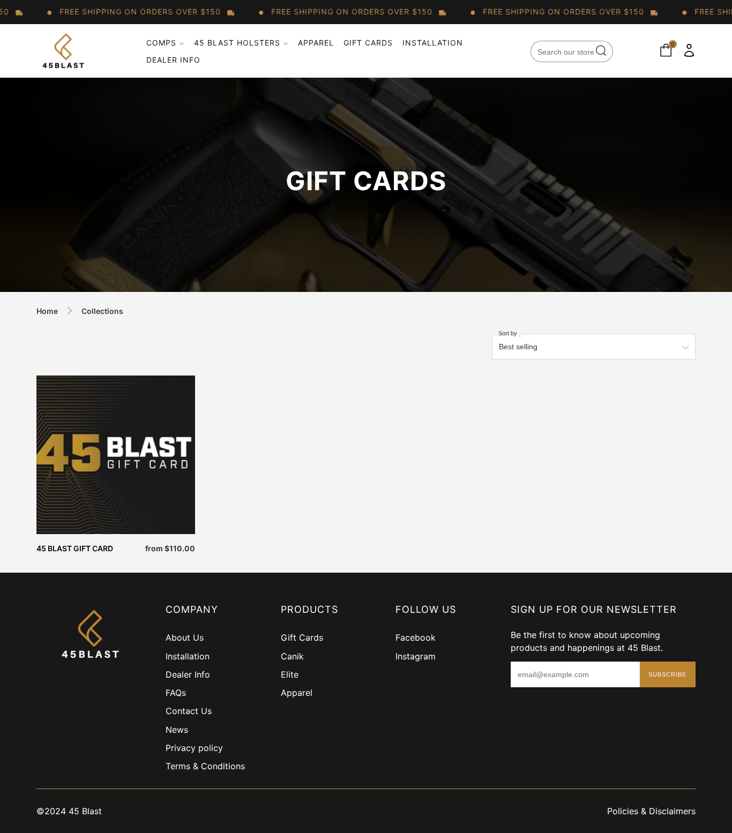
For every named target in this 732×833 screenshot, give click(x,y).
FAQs (176, 692)
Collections (102, 311)
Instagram (415, 656)
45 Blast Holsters (237, 42)
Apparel (316, 42)
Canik (292, 656)
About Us (185, 637)
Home (47, 311)
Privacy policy (194, 747)
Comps (161, 42)
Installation (432, 42)
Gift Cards (368, 42)
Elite (289, 674)
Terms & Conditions (205, 766)
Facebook (415, 637)
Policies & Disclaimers (651, 811)
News (177, 729)
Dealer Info (173, 59)
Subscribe (667, 674)
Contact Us (189, 711)
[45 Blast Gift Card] (115, 455)
